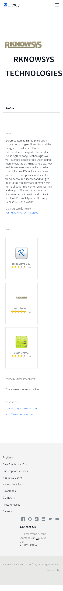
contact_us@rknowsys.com (21, 408)
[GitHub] (30, 520)
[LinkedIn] (43, 520)
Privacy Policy (54, 570)
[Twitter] (50, 520)
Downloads (9, 491)
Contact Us (28, 527)
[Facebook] (23, 520)
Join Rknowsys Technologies (21, 212)
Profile (9, 108)
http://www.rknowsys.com (20, 414)
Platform (8, 457)
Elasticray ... (21, 352)
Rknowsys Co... (21, 263)
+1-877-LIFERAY (28, 545)
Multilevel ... (21, 308)
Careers (7, 511)
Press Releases (11, 504)
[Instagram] (37, 520)
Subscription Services (15, 471)
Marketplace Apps (13, 484)
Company (9, 497)
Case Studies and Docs (16, 464)
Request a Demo (12, 477)
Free (29, 267)
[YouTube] (56, 520)
